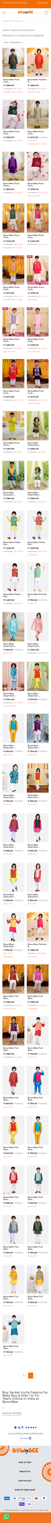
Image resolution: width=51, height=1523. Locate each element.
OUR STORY (24, 1462)
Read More (12, 1413)
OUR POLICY (24, 1481)
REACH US (24, 1471)
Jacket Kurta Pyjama (22, 30)
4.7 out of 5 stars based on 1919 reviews (25, 1433)
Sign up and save (25, 1490)
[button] (4, 1193)
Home (5, 30)
